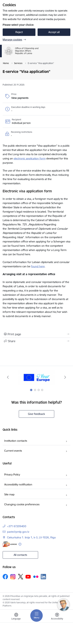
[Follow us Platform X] (20, 576)
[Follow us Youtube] (28, 576)
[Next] (65, 377)
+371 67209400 (16, 526)
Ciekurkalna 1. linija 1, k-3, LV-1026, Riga (31, 537)
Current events (13, 450)
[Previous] (8, 377)
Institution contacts (15, 440)
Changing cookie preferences (22, 504)
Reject (19, 32)
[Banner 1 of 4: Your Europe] (36, 377)
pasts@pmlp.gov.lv (18, 531)
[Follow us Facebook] (5, 576)
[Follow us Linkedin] (43, 576)
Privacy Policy (12, 474)
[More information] (20, 544)
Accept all (54, 32)
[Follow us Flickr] (35, 576)
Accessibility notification (18, 484)
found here (38, 266)
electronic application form (30, 158)
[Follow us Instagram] (13, 576)
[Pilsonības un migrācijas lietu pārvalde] (38, 55)
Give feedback (36, 414)
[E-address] (10, 544)
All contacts (20, 555)
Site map (9, 494)
